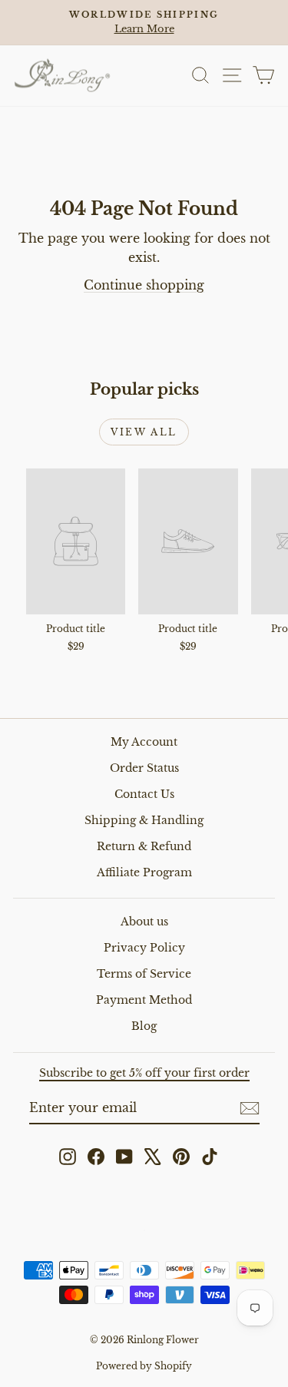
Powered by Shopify (144, 1366)
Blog (144, 1026)
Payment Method (144, 1000)
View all (144, 432)
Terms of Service (144, 974)
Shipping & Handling (144, 820)
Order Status (144, 768)
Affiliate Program (144, 872)
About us (144, 922)
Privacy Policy (144, 948)
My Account (144, 742)
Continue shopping (144, 285)
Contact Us (144, 794)
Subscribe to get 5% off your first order (144, 1073)
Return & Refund (144, 846)
